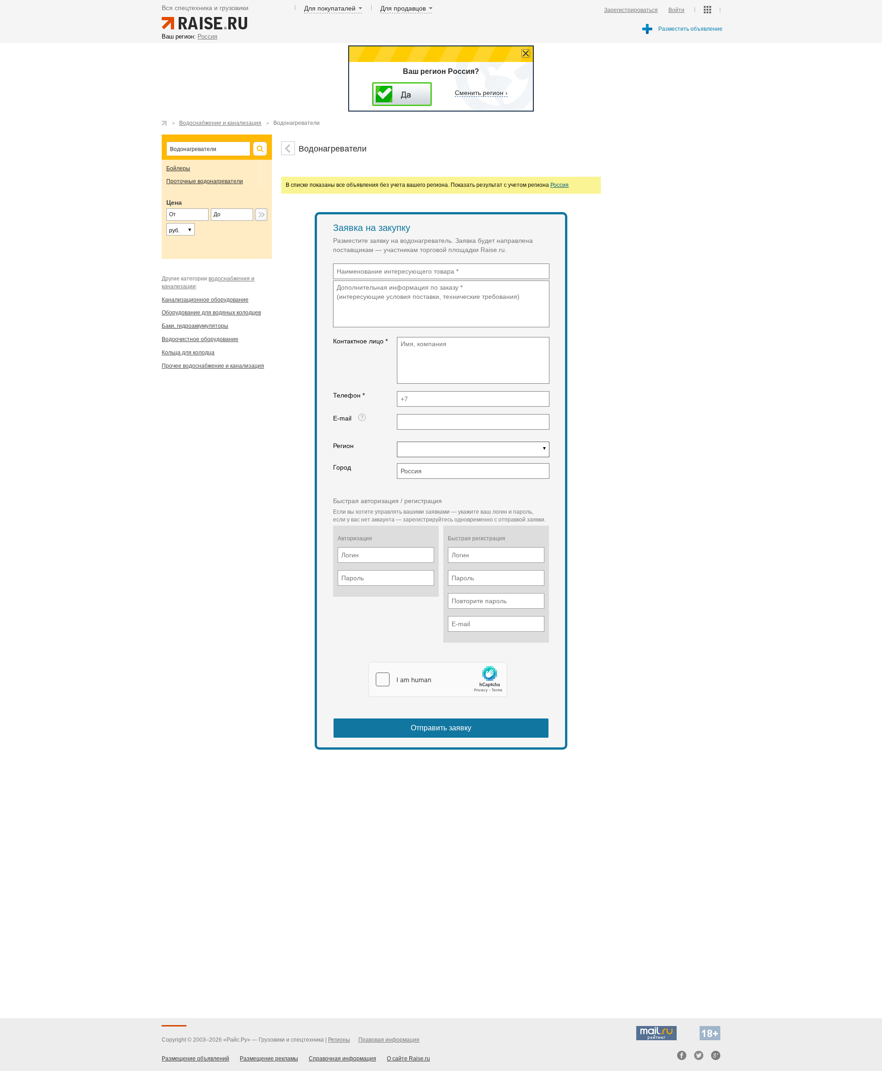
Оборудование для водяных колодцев (211, 312)
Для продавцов (403, 8)
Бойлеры (178, 168)
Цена (174, 202)
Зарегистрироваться (631, 10)
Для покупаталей (330, 8)
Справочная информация (342, 1058)
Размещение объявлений (195, 1058)
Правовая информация (388, 1040)
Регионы (339, 1040)
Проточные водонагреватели (204, 181)
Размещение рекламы (269, 1058)
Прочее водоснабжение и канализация (213, 366)
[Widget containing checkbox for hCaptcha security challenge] (437, 679)
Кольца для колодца (188, 352)
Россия (559, 185)
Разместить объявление (690, 29)
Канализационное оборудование (205, 300)
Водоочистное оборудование (200, 339)
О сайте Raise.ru (408, 1058)
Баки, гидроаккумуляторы (195, 326)
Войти (676, 10)
